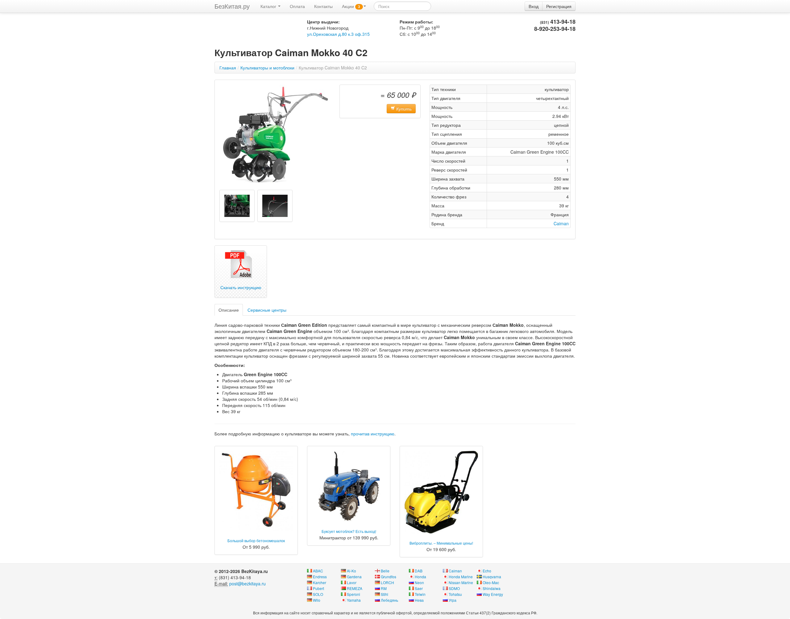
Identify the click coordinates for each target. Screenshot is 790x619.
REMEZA (354, 588)
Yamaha (354, 600)
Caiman (561, 223)
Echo (487, 570)
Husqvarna (492, 576)
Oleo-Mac (491, 582)
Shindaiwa (492, 588)
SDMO (454, 588)
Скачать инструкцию (240, 287)
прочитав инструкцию (372, 433)
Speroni (353, 594)
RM (384, 588)
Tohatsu (455, 594)
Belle (385, 570)
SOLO (318, 594)
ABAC (318, 570)
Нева (419, 600)
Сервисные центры (266, 310)
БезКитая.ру (232, 6)
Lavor (351, 582)
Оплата (297, 6)
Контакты (323, 6)
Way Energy (493, 594)
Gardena (354, 576)
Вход (533, 6)
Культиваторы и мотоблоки (267, 67)
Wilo (316, 600)
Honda (420, 576)
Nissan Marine (461, 582)
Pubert (318, 588)
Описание (228, 310)
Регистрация (559, 6)
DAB (418, 570)
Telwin (420, 594)
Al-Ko (351, 570)
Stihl (384, 594)
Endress (320, 576)
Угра (452, 600)
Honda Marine (461, 576)
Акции (351, 6)
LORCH (387, 582)
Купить (403, 109)
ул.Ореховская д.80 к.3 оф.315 (338, 34)
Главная (227, 67)
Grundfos (388, 576)
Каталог (268, 6)
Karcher (319, 582)
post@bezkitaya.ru (247, 583)
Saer (419, 588)
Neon (419, 582)
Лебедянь (389, 600)
